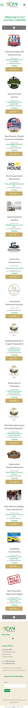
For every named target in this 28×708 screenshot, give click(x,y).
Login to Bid (13, 69)
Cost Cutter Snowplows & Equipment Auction (14, 261)
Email (5, 682)
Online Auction (14, 58)
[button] (24, 4)
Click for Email (10, 663)
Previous (4, 28)
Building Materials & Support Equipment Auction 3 (14, 342)
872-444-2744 (10, 661)
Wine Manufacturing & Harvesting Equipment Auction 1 (14, 427)
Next (23, 28)
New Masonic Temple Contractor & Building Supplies (14, 138)
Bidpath (13, 706)
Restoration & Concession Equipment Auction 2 (14, 385)
